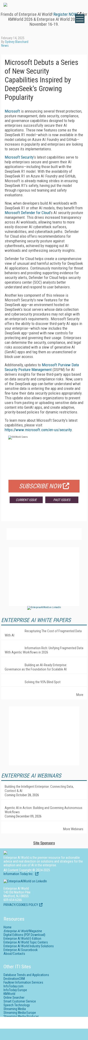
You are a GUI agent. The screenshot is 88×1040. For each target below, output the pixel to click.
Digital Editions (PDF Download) (24, 935)
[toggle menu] (79, 18)
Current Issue (26, 500)
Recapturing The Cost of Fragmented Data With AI (43, 633)
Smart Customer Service (20, 1001)
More (79, 695)
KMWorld (9, 994)
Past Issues (61, 500)
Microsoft (12, 111)
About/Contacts (14, 954)
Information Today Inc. (19, 874)
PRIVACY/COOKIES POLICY (21, 905)
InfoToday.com (13, 986)
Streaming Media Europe (20, 1013)
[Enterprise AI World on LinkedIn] (44, 607)
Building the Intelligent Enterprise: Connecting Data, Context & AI (39, 788)
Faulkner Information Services (23, 982)
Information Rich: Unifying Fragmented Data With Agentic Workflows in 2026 (44, 650)
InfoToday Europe (15, 990)
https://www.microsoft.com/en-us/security (38, 429)
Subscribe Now (40, 486)
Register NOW (65, 14)
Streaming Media (15, 1009)
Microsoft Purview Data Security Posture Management (42, 367)
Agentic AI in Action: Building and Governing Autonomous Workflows (43, 810)
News (5, 45)
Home (7, 927)
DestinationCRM (14, 979)
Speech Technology (17, 1005)
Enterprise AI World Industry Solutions (29, 946)
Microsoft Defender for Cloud (27, 212)
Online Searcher (14, 997)
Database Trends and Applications (26, 975)
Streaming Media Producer (21, 1016)
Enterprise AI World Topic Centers (26, 942)
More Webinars (73, 829)
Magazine (23, 931)
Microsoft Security (19, 157)
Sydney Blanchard (16, 42)
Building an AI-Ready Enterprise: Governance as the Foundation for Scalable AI (36, 667)
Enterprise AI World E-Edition (22, 938)
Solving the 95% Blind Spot (43, 682)
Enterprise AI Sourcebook (21, 950)
